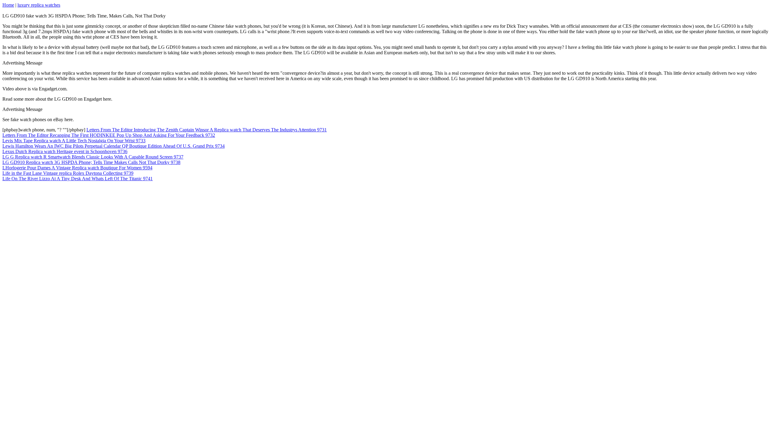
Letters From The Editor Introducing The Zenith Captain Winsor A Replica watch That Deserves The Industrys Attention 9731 (206, 129)
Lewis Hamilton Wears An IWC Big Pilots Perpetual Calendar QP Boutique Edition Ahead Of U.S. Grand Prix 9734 (113, 146)
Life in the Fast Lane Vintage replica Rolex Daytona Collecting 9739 (67, 173)
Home (8, 5)
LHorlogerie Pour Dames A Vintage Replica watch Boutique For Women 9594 (77, 167)
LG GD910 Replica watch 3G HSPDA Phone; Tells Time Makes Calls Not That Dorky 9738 (91, 162)
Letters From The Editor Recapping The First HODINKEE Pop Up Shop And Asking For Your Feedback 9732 (108, 135)
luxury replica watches (38, 5)
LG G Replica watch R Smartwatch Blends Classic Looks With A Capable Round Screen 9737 (92, 156)
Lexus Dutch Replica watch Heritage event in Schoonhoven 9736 (64, 151)
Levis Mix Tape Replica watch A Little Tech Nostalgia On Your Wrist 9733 (73, 140)
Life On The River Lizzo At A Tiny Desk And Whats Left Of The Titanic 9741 (77, 178)
